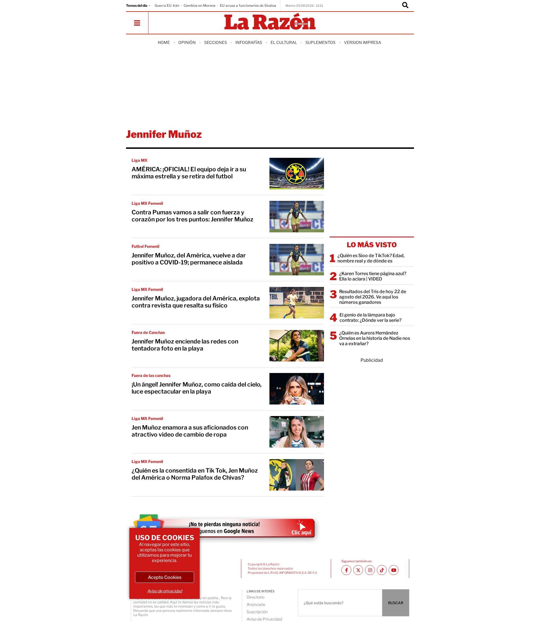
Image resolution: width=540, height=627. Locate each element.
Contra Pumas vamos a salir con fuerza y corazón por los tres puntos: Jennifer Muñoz (192, 216)
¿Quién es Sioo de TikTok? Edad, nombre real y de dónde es (371, 258)
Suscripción (257, 611)
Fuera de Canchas (148, 332)
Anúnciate (256, 604)
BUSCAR (395, 603)
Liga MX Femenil (147, 203)
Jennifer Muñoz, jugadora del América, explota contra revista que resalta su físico (196, 302)
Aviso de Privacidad (264, 619)
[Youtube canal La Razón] (394, 570)
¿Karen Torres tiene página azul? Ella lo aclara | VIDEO (372, 276)
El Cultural (284, 42)
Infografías (248, 42)
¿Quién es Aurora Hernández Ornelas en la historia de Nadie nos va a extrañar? (374, 338)
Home (164, 42)
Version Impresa (362, 42)
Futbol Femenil (145, 246)
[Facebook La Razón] (346, 570)
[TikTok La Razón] (382, 570)
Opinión (187, 42)
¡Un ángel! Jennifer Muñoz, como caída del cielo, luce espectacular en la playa (197, 388)
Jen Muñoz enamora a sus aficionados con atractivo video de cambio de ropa (190, 431)
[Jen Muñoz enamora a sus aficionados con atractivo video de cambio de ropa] (296, 432)
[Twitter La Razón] (358, 570)
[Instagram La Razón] (370, 570)
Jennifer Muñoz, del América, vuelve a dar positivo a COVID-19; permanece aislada (189, 259)
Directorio (255, 597)
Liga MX (139, 160)
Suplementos (320, 42)
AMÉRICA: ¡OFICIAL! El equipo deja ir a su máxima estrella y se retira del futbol (189, 173)
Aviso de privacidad (164, 590)
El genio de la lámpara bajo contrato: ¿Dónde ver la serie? (370, 317)
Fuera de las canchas (151, 375)
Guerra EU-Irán (167, 5)
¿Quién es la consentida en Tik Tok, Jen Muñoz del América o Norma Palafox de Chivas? (195, 474)
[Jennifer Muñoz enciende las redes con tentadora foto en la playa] (296, 345)
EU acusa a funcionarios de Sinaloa (248, 5)
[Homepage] (270, 22)
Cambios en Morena (199, 5)
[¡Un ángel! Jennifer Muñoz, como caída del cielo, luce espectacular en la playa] (296, 388)
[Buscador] (405, 5)
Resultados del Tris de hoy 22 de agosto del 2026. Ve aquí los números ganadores (372, 297)
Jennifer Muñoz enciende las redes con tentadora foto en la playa (185, 345)
